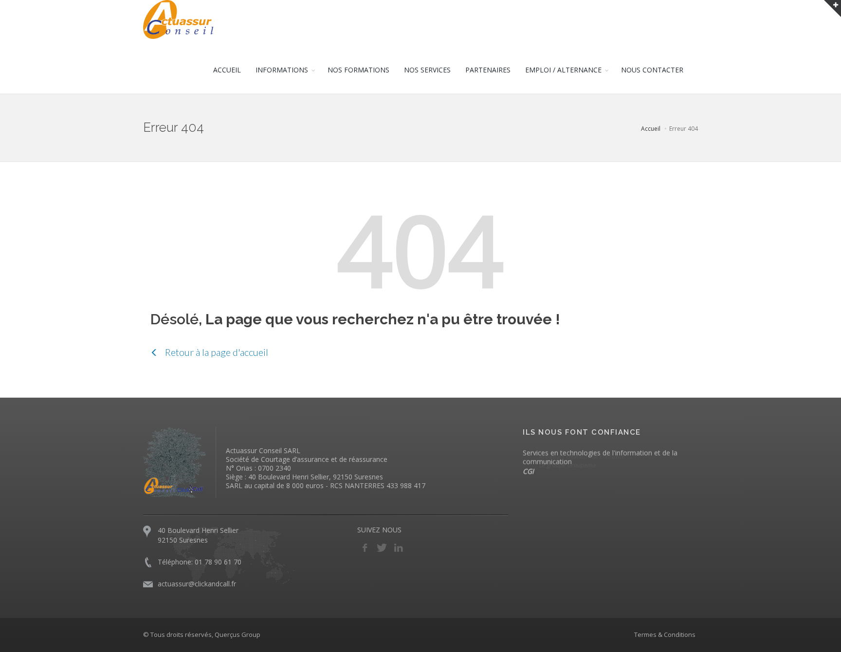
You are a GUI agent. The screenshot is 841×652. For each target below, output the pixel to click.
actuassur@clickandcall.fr (197, 583)
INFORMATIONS (282, 69)
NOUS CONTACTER (652, 69)
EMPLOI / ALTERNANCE (563, 69)
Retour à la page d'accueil (215, 352)
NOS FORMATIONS (358, 69)
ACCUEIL (227, 69)
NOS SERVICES (427, 69)
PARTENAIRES (488, 69)
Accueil (650, 128)
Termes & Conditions (664, 634)
